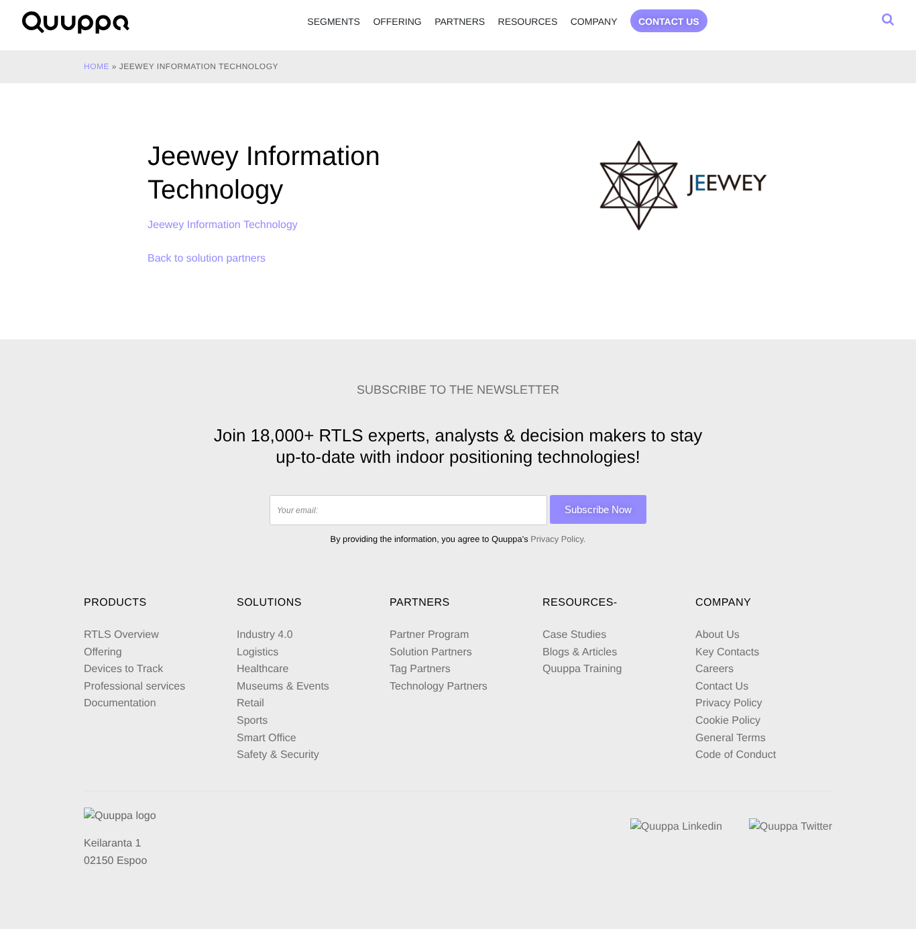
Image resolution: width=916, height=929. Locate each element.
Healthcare (262, 669)
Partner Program (429, 635)
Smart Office (266, 738)
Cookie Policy (727, 720)
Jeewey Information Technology (223, 225)
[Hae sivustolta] (887, 19)
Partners (460, 21)
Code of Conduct (735, 755)
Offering (397, 21)
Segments (333, 21)
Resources (528, 21)
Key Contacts (727, 652)
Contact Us (721, 686)
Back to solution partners (207, 258)
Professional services (134, 686)
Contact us (668, 21)
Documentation (120, 703)
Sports (252, 720)
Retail (250, 703)
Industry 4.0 (265, 635)
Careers (714, 669)
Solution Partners (431, 652)
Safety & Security (278, 755)
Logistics (257, 652)
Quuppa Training (582, 669)
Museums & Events (283, 686)
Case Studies (574, 635)
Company (594, 21)
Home (96, 66)
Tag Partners (420, 669)
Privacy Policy (728, 703)
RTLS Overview (121, 635)
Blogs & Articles (579, 652)
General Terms (731, 738)
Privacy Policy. (557, 539)
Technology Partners (439, 686)
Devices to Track (123, 669)
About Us (717, 635)
